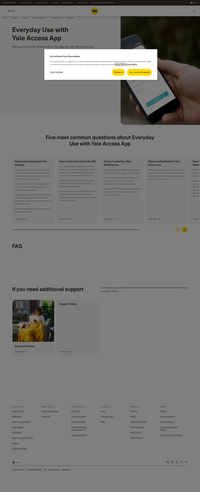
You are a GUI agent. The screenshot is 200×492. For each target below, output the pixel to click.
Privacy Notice (131, 64)
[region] (100, 64)
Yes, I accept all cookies (139, 72)
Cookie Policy (120, 64)
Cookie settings (56, 72)
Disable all (118, 72)
